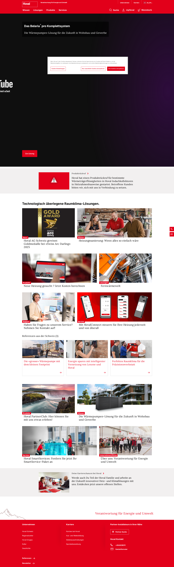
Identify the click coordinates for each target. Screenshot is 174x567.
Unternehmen (124, 3)
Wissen (26, 10)
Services (63, 10)
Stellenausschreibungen (75, 540)
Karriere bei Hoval (73, 531)
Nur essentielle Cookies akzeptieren (93, 68)
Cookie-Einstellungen (58, 68)
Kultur (24, 544)
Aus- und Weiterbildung (75, 536)
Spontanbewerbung (73, 544)
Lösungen (38, 10)
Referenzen (26, 558)
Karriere (136, 3)
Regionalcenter (27, 536)
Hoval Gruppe (27, 540)
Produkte (50, 10)
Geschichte (26, 548)
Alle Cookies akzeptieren (116, 68)
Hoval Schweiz (27, 531)
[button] (29, 153)
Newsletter (26, 563)
